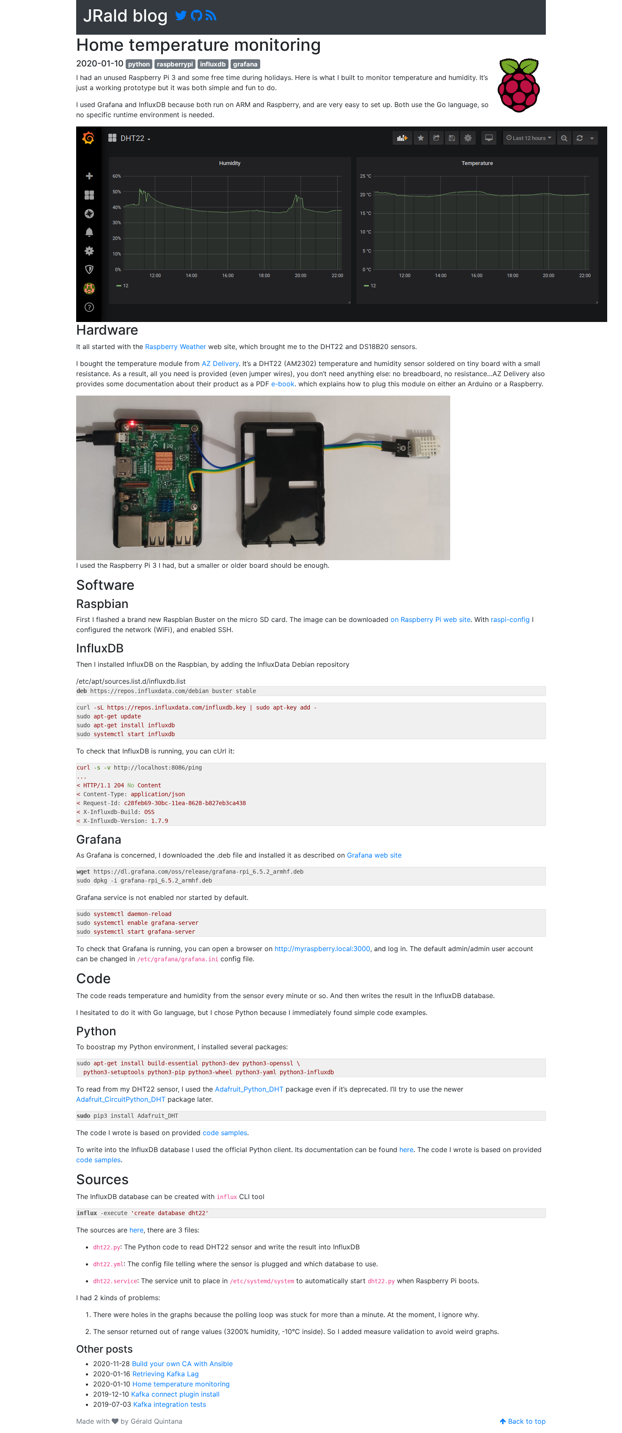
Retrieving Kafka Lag (165, 1374)
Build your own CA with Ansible (182, 1363)
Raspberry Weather (175, 346)
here (406, 1149)
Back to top (526, 1421)
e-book (282, 384)
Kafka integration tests (169, 1404)
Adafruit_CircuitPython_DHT (120, 1099)
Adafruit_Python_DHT (249, 1089)
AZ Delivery (220, 363)
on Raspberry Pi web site (431, 619)
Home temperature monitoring (181, 1384)
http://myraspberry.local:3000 (322, 948)
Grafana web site (374, 855)
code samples (225, 1132)
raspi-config (510, 619)
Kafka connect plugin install (175, 1394)
